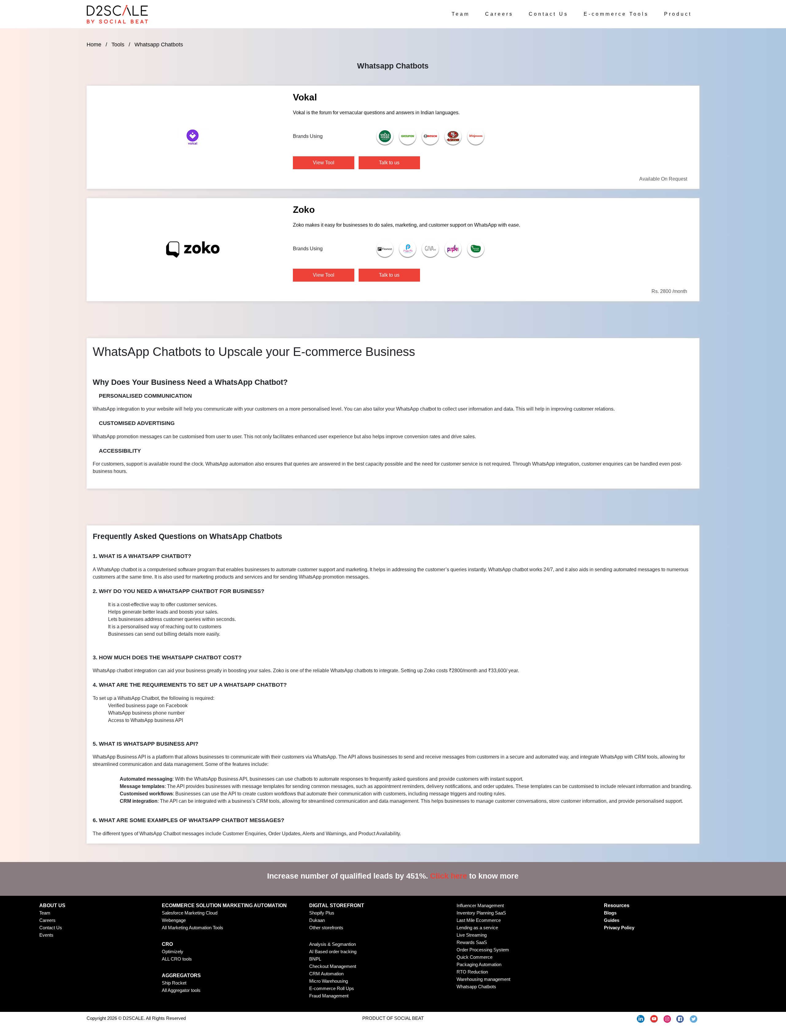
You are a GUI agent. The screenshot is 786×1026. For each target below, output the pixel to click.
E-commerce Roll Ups (331, 988)
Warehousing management (483, 979)
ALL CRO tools (177, 959)
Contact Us (548, 14)
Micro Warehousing (328, 981)
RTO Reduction (472, 971)
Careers (499, 14)
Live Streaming (472, 935)
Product (678, 14)
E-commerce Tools (616, 14)
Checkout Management (332, 966)
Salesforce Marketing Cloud (189, 912)
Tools (117, 44)
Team (461, 14)
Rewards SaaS (472, 942)
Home (94, 44)
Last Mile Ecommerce (479, 920)
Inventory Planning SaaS (481, 912)
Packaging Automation (479, 964)
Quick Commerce (474, 957)
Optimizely (172, 951)
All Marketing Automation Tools (192, 927)
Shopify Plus (321, 912)
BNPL (315, 959)
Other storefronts (326, 927)
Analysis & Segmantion (332, 944)
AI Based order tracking (332, 951)
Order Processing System (483, 949)
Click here (448, 876)
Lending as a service (477, 927)
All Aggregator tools (181, 990)
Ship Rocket (174, 982)
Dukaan (317, 920)
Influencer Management (480, 905)
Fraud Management (328, 995)
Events (46, 935)
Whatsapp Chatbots (476, 986)
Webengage (174, 920)
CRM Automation (326, 973)
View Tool (323, 162)
